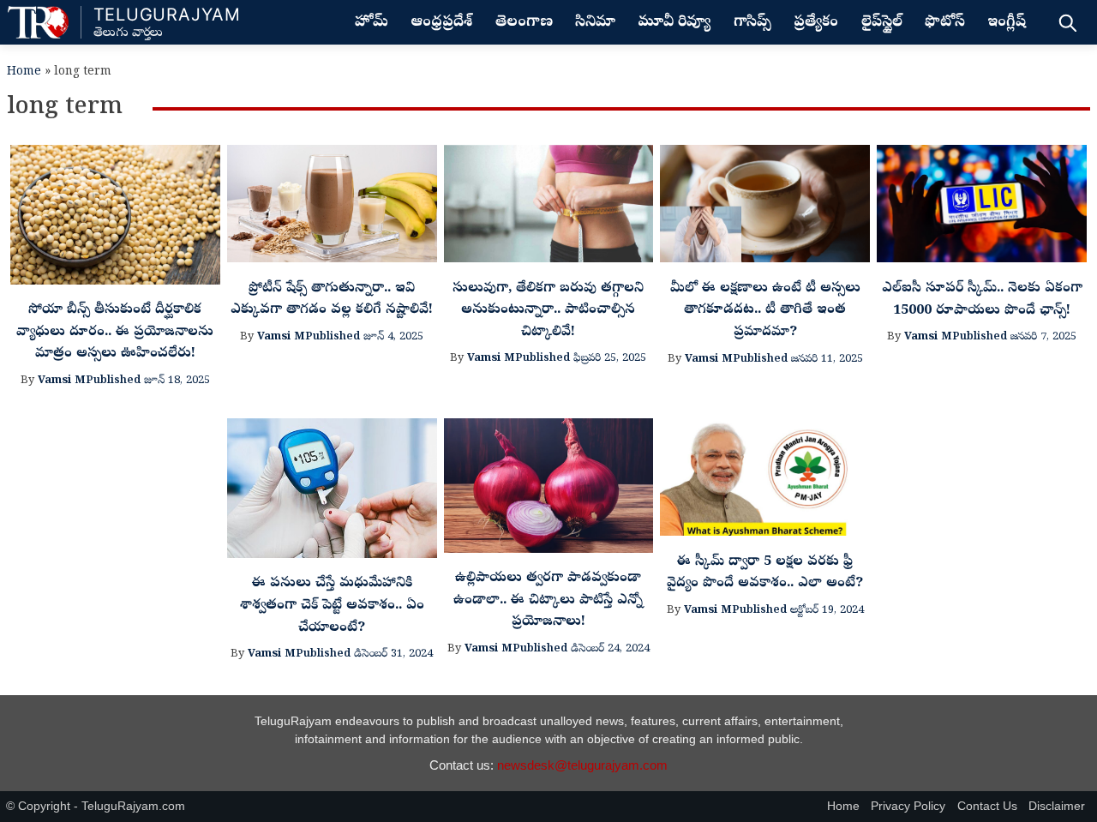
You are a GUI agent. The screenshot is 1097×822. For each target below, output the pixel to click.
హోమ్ (371, 23)
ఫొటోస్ (945, 23)
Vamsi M (62, 381)
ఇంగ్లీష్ (1006, 23)
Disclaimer (1056, 806)
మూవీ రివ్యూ (674, 23)
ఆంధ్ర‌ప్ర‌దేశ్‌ (441, 23)
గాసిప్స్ (752, 23)
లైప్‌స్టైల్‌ (881, 23)
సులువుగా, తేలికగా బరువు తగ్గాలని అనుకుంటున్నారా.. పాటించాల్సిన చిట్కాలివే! (548, 310)
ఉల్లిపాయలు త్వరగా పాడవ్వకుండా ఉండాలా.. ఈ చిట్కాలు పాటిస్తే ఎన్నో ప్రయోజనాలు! (548, 600)
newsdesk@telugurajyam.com (582, 765)
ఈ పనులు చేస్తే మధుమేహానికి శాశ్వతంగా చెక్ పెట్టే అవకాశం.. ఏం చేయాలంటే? (332, 605)
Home (24, 72)
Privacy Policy (908, 806)
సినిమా (595, 23)
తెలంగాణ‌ (524, 23)
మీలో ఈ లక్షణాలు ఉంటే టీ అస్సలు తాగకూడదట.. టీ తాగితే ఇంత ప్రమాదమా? (765, 310)
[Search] (1067, 22)
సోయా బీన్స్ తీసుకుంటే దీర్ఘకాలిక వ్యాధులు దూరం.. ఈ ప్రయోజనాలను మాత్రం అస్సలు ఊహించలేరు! (114, 332)
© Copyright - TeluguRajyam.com (95, 806)
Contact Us (987, 806)
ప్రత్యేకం (816, 23)
